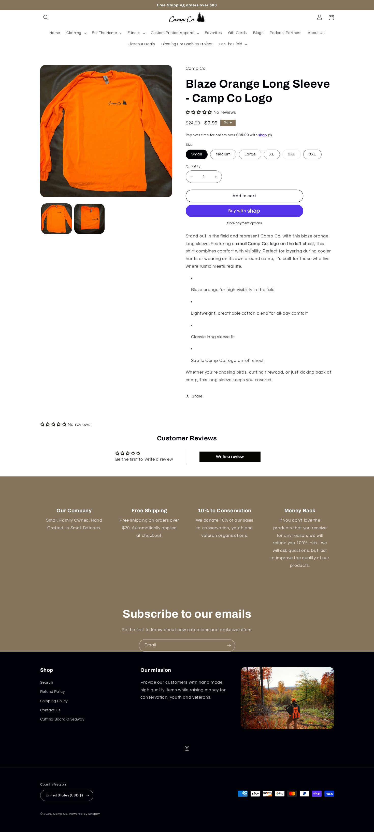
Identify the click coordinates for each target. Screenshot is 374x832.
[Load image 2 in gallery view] (89, 219)
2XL (294, 155)
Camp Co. (60, 813)
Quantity (193, 166)
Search (46, 682)
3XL (312, 154)
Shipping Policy (54, 701)
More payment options (244, 223)
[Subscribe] (229, 645)
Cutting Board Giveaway (62, 719)
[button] (46, 17)
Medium (223, 154)
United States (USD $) (64, 795)
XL (271, 154)
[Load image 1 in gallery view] (56, 219)
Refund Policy (52, 692)
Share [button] (197, 396)
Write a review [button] (230, 457)
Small (196, 154)
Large (250, 154)
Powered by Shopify (84, 813)
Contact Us (50, 710)
